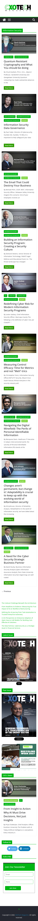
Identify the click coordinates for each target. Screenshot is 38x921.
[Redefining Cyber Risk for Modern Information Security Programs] (19, 282)
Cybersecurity (9, 57)
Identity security (9, 417)
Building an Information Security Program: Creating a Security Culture (18, 244)
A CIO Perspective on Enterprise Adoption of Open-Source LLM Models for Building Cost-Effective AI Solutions (17, 620)
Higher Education (9, 804)
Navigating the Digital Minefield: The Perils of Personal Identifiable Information (17, 430)
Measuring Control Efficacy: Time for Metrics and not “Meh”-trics (19, 368)
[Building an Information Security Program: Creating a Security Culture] (19, 218)
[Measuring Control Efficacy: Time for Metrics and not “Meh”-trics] (19, 343)
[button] (19, 660)
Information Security (21, 57)
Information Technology (12, 120)
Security (24, 120)
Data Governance (10, 116)
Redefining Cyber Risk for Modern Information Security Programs (19, 307)
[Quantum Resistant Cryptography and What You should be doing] (19, 43)
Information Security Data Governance (16, 126)
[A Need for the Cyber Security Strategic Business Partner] (19, 535)
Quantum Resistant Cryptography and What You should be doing (18, 65)
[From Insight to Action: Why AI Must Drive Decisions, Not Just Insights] (19, 788)
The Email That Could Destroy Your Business (17, 183)
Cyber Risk (12, 295)
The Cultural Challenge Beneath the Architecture (19, 603)
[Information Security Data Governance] (19, 103)
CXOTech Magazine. (22, 915)
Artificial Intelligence (10, 800)
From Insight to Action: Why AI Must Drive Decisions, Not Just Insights (17, 814)
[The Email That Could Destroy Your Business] (19, 161)
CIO (5, 295)
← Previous (6, 591)
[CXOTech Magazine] (4, 19)
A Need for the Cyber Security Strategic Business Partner (16, 559)
